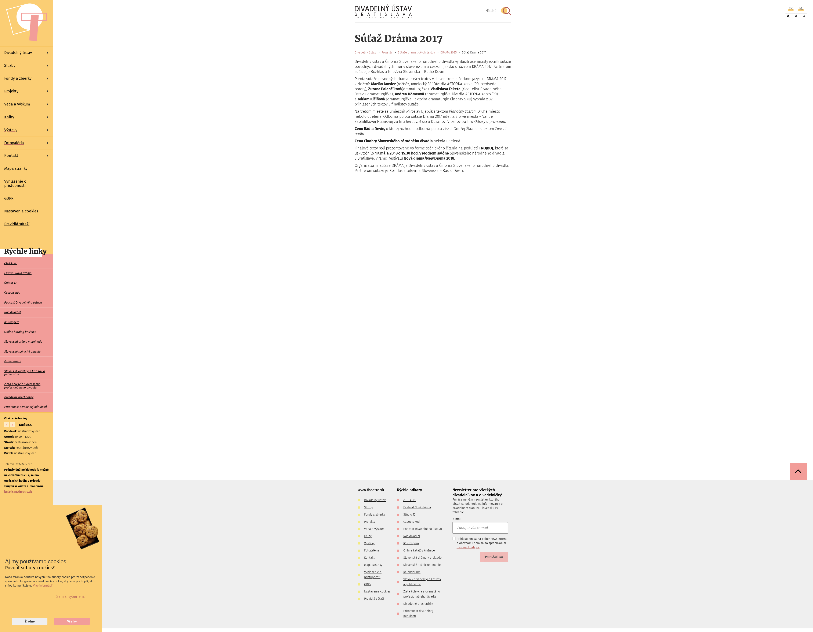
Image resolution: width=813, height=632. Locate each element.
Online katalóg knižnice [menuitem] (20, 332)
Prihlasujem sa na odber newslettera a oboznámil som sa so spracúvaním (482, 543)
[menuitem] (26, 53)
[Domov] (385, 11)
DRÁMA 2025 (448, 52)
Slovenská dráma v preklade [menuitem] (23, 341)
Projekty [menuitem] (369, 522)
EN (801, 9)
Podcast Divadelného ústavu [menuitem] (23, 302)
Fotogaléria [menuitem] (371, 550)
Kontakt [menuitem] (369, 557)
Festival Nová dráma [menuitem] (18, 273)
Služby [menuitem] (368, 507)
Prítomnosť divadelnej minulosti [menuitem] (25, 407)
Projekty (387, 52)
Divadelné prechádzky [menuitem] (18, 397)
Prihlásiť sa (494, 557)
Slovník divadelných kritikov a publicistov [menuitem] (24, 372)
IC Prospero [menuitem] (11, 322)
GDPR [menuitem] (9, 198)
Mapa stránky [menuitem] (16, 168)
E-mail (456, 519)
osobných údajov (468, 547)
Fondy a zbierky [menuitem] (374, 514)
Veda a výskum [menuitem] (374, 529)
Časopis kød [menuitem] (12, 292)
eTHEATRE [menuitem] (10, 263)
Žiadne (30, 621)
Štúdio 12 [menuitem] (10, 283)
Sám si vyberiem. (70, 596)
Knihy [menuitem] (368, 536)
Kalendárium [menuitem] (12, 361)
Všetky (72, 621)
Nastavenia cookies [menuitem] (21, 211)
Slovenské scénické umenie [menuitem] (22, 351)
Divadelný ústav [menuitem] (375, 500)
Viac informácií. (43, 585)
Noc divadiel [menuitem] (12, 312)
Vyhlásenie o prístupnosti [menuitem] (15, 183)
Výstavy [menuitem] (369, 543)
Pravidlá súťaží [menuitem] (16, 224)
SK (791, 9)
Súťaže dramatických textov (416, 52)
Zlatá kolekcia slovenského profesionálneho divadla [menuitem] (22, 385)
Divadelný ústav (365, 52)
